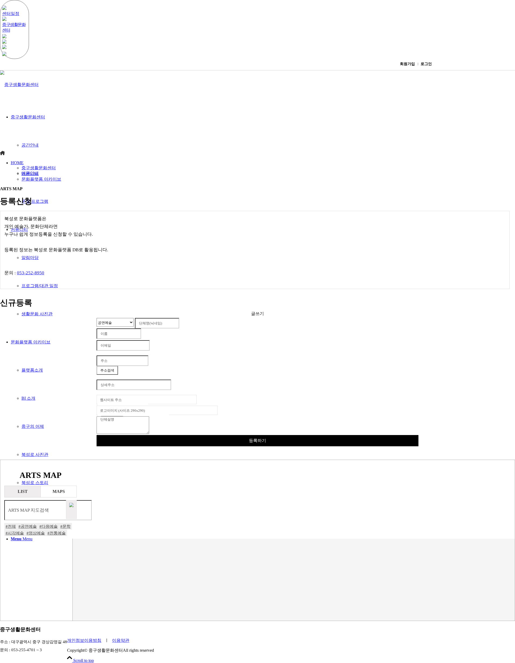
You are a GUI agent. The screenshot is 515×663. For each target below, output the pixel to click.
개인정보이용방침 (84, 640)
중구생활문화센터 (38, 168)
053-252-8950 (30, 272)
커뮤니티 (30, 173)
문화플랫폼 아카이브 (41, 179)
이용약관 (120, 640)
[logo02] (19, 84)
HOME (17, 162)
